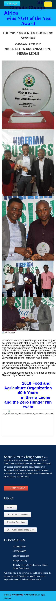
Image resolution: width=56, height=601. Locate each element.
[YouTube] (16, 482)
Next (49, 425)
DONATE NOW (17, 488)
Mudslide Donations (16, 522)
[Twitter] (11, 482)
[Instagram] (21, 482)
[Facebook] (6, 482)
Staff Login (12, 4)
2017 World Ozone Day (17, 514)
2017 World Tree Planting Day (20, 530)
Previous (6, 425)
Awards (10, 507)
